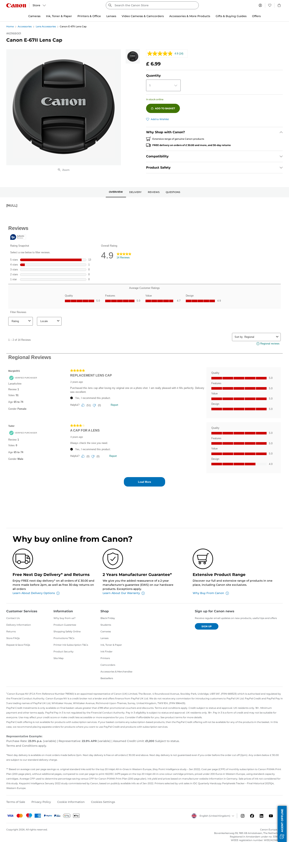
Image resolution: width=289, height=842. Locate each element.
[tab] (116, 192)
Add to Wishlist (160, 119)
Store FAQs (13, 638)
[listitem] (133, 56)
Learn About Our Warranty (121, 593)
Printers (105, 658)
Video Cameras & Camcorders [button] (143, 16)
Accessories (25, 26)
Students (105, 624)
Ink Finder (106, 651)
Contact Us (13, 618)
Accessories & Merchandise (116, 671)
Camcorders (107, 664)
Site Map (58, 658)
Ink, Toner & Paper (111, 644)
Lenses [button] (111, 16)
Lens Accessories (46, 26)
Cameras (105, 631)
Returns (11, 631)
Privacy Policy (41, 802)
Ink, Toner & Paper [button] (59, 16)
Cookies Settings (103, 802)
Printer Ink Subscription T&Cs (70, 644)
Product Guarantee (64, 624)
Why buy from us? (64, 618)
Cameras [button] (34, 16)
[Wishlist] (270, 5)
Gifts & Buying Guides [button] (231, 16)
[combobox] (152, 5)
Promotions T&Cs (63, 638)
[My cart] (279, 5)
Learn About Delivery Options (34, 593)
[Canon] (16, 5)
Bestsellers (106, 678)
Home (10, 26)
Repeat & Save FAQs (18, 644)
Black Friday (107, 618)
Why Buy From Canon (208, 593)
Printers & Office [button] (89, 16)
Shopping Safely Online (67, 631)
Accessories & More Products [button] (189, 16)
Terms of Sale (15, 802)
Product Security (63, 651)
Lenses (104, 638)
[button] (282, 824)
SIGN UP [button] (207, 626)
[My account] (260, 5)
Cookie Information (71, 802)
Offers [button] (256, 16)
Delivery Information (18, 624)
